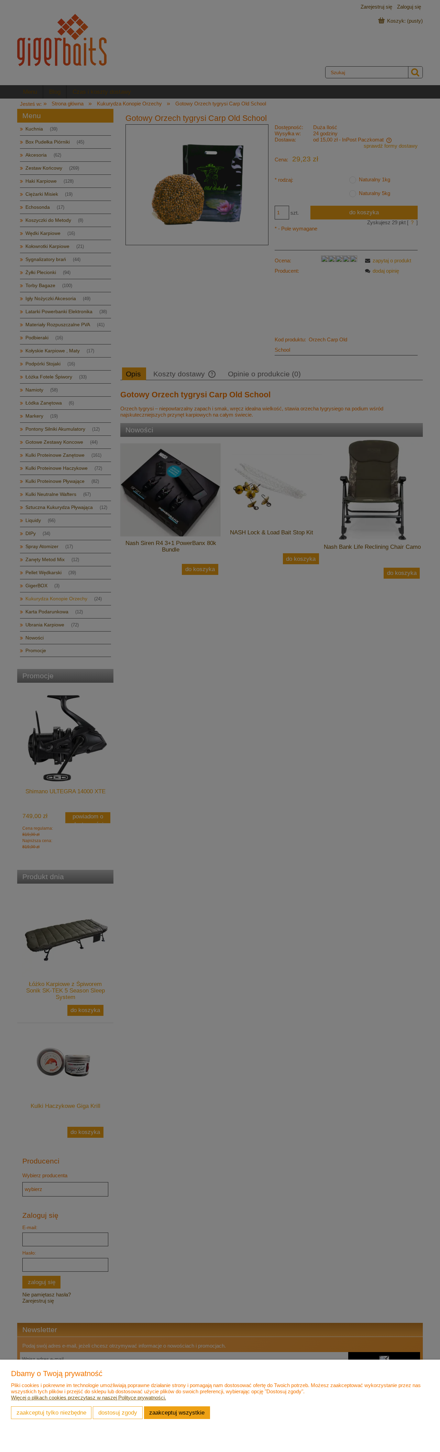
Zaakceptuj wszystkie (177, 1412)
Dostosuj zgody (117, 1412)
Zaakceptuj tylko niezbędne (51, 1412)
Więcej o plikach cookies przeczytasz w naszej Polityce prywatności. (88, 1397)
